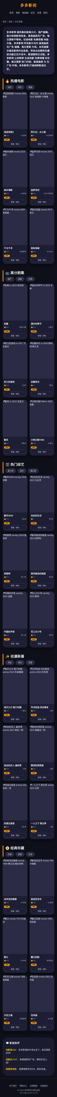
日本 (30, 854)
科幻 (20, 87)
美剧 (20, 279)
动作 (10, 87)
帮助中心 (23, 1086)
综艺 (33, 12)
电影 (18, 12)
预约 (45, 12)
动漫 (39, 12)
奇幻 (20, 662)
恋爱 (30, 662)
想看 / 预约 (15, 144)
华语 (10, 854)
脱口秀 (33, 471)
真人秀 (10, 471)
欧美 (20, 854)
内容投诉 (44, 1086)
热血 (10, 662)
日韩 (30, 279)
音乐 (22, 471)
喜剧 (30, 87)
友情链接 (33, 1086)
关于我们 (13, 1086)
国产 (10, 279)
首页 (11, 12)
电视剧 (25, 12)
